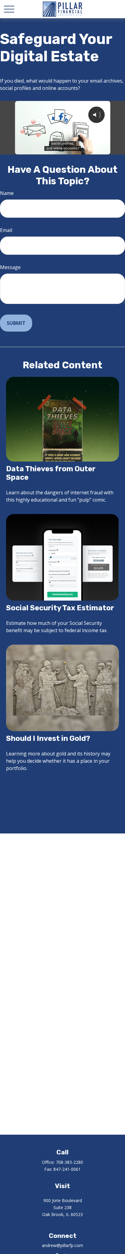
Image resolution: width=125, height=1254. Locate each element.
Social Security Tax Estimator (60, 608)
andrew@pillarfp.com (62, 1245)
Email (6, 230)
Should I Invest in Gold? (48, 738)
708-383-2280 (69, 1162)
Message (10, 267)
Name (7, 193)
